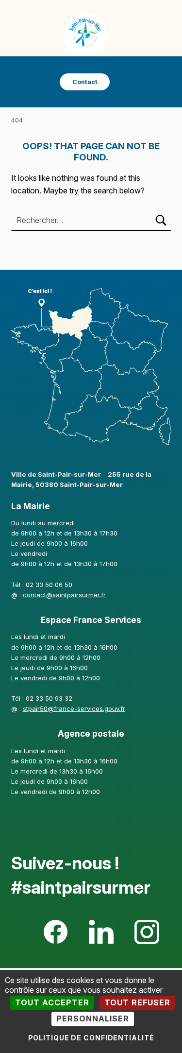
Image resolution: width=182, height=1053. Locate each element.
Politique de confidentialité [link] (91, 1038)
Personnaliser (92, 1018)
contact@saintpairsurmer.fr (64, 595)
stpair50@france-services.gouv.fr (74, 708)
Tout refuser (137, 1002)
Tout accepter (52, 1002)
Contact (85, 82)
